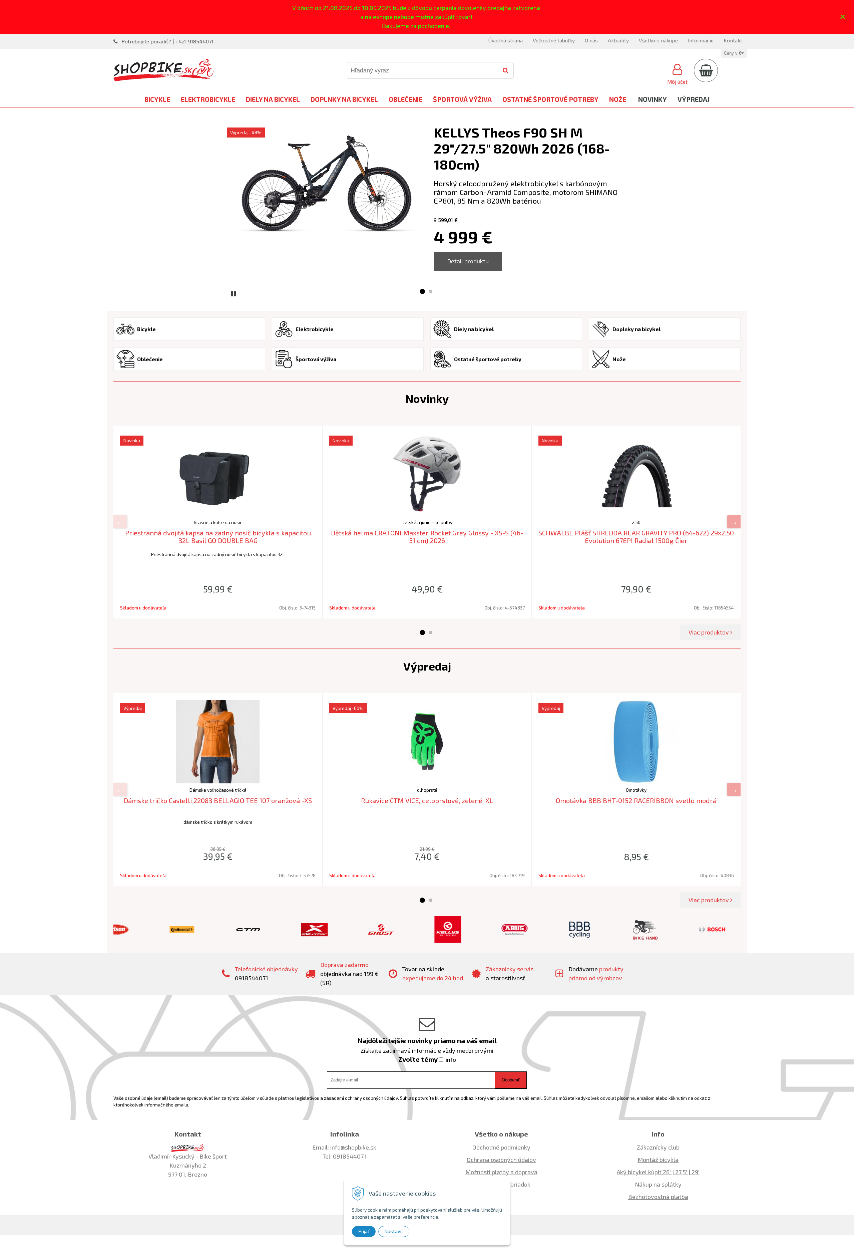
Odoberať (511, 1079)
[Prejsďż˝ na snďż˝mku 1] (422, 291)
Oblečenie (405, 99)
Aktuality (618, 40)
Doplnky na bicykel (344, 99)
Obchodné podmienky (501, 1147)
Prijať (363, 1231)
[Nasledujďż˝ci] (734, 521)
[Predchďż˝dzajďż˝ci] (120, 521)
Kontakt (733, 40)
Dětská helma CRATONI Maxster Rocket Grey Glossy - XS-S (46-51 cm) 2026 (427, 536)
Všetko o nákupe (658, 40)
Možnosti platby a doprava (501, 1172)
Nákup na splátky (658, 1184)
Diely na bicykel (273, 99)
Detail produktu (468, 261)
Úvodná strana (505, 40)
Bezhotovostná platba (658, 1196)
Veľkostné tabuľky (554, 40)
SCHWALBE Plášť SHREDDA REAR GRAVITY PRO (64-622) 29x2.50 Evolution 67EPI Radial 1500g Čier (636, 536)
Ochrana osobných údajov (501, 1159)
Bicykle (157, 99)
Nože (617, 99)
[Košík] (706, 70)
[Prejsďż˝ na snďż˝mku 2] (430, 291)
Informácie (701, 40)
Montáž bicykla (658, 1159)
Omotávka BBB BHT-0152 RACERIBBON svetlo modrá (636, 800)
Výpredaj (694, 99)
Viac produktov (709, 632)
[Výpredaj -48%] (327, 186)
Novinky (652, 99)
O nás (591, 40)
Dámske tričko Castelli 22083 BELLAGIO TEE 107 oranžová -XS (218, 800)
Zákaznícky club (658, 1147)
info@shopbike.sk (353, 1147)
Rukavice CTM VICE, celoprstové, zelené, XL (427, 800)
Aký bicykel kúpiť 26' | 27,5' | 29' (658, 1172)
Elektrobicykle (208, 99)
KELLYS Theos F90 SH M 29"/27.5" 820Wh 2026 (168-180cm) (522, 148)
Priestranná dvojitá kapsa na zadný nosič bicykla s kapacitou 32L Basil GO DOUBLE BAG (218, 536)
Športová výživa (462, 99)
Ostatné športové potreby (550, 99)
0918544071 (349, 1156)
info (451, 1059)
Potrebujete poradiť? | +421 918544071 (167, 41)
